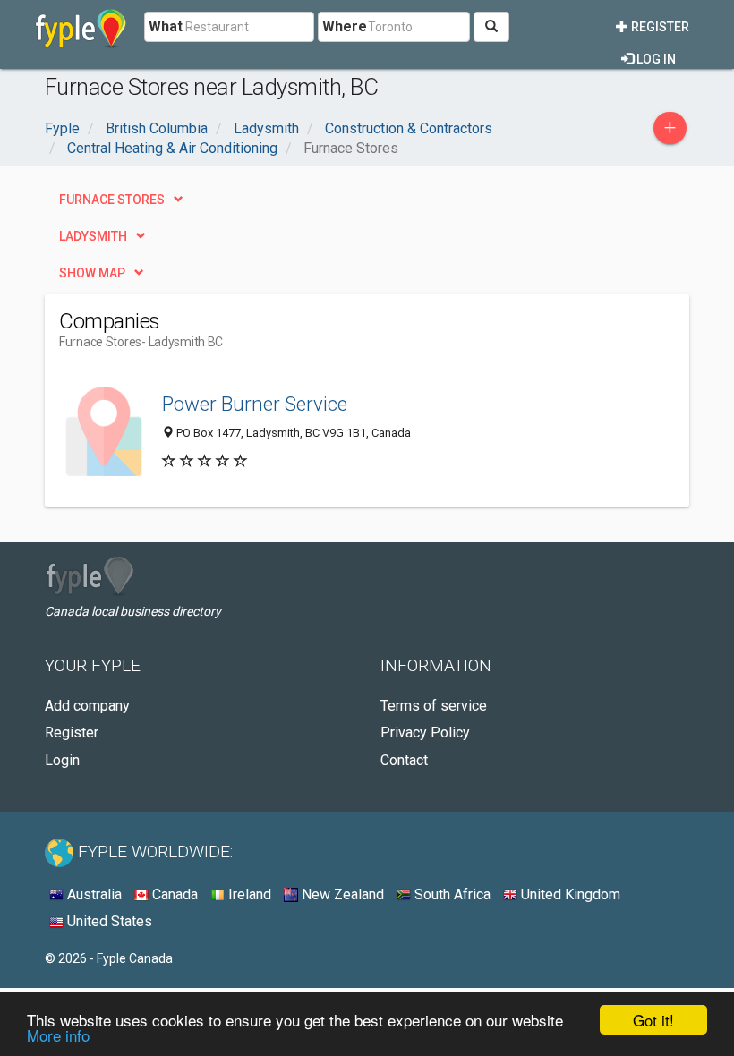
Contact (404, 760)
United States (108, 921)
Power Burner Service (254, 403)
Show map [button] (92, 273)
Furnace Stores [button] (112, 199)
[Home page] (81, 26)
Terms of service (433, 705)
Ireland (248, 894)
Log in (655, 59)
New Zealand (341, 894)
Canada (173, 894)
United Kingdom (568, 894)
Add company (87, 705)
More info (58, 1035)
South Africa (451, 894)
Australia (93, 894)
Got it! (653, 1020)
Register (658, 27)
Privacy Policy (425, 732)
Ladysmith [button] (93, 236)
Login (62, 760)
